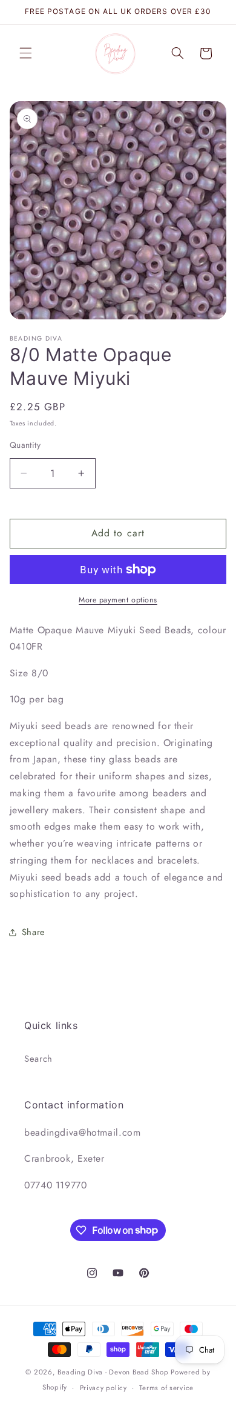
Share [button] (33, 932)
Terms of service (166, 1388)
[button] (25, 53)
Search (38, 1058)
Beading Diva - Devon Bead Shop (112, 1372)
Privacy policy (103, 1388)
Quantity (25, 445)
